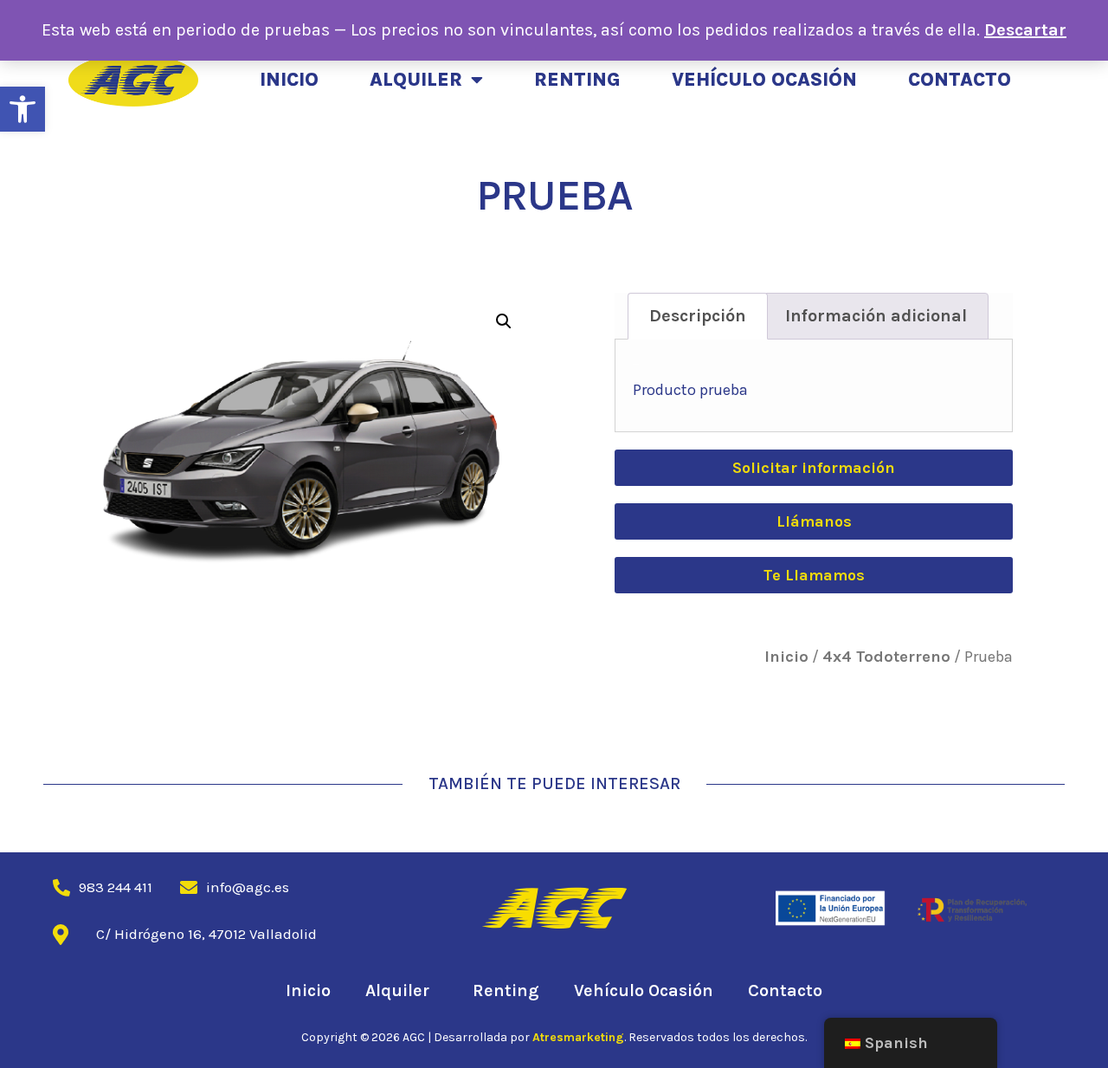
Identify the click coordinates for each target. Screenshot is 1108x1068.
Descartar (1025, 30)
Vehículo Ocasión (764, 79)
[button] (22, 109)
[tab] (698, 316)
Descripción (697, 316)
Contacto (959, 79)
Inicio (289, 79)
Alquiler (416, 79)
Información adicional (876, 316)
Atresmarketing (578, 1037)
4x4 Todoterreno (886, 656)
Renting (577, 79)
